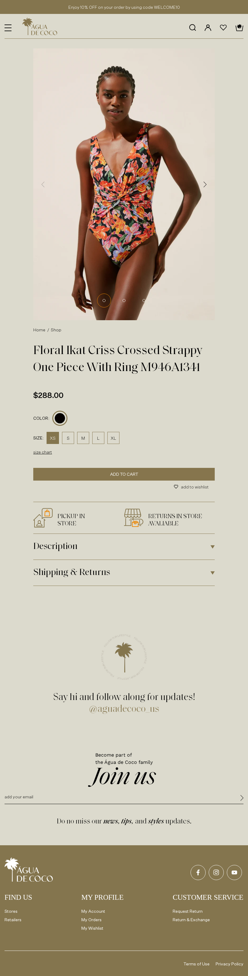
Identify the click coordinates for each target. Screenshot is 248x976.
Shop (56, 329)
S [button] (68, 438)
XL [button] (113, 438)
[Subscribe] (241, 799)
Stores (11, 911)
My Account (93, 911)
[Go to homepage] (29, 869)
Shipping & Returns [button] (71, 572)
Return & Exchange (191, 919)
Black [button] (60, 418)
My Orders (91, 919)
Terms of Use (197, 963)
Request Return (188, 911)
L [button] (98, 438)
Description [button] (55, 546)
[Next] (205, 184)
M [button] (83, 438)
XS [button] (53, 438)
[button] (8, 28)
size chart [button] (42, 452)
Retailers (13, 919)
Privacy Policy (229, 963)
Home (39, 329)
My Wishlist (92, 928)
